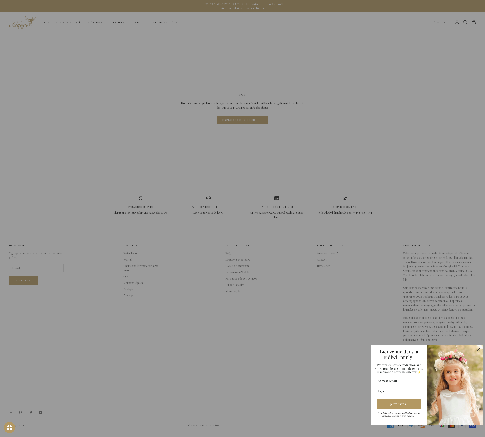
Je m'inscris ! (399, 404)
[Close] (478, 349)
